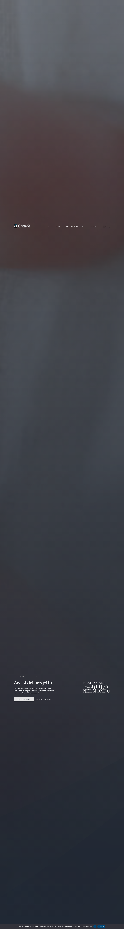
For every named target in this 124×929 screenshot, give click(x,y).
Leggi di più (101, 926)
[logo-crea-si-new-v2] (22, 225)
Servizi (22, 677)
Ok (94, 926)
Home (15, 677)
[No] (122, 926)
